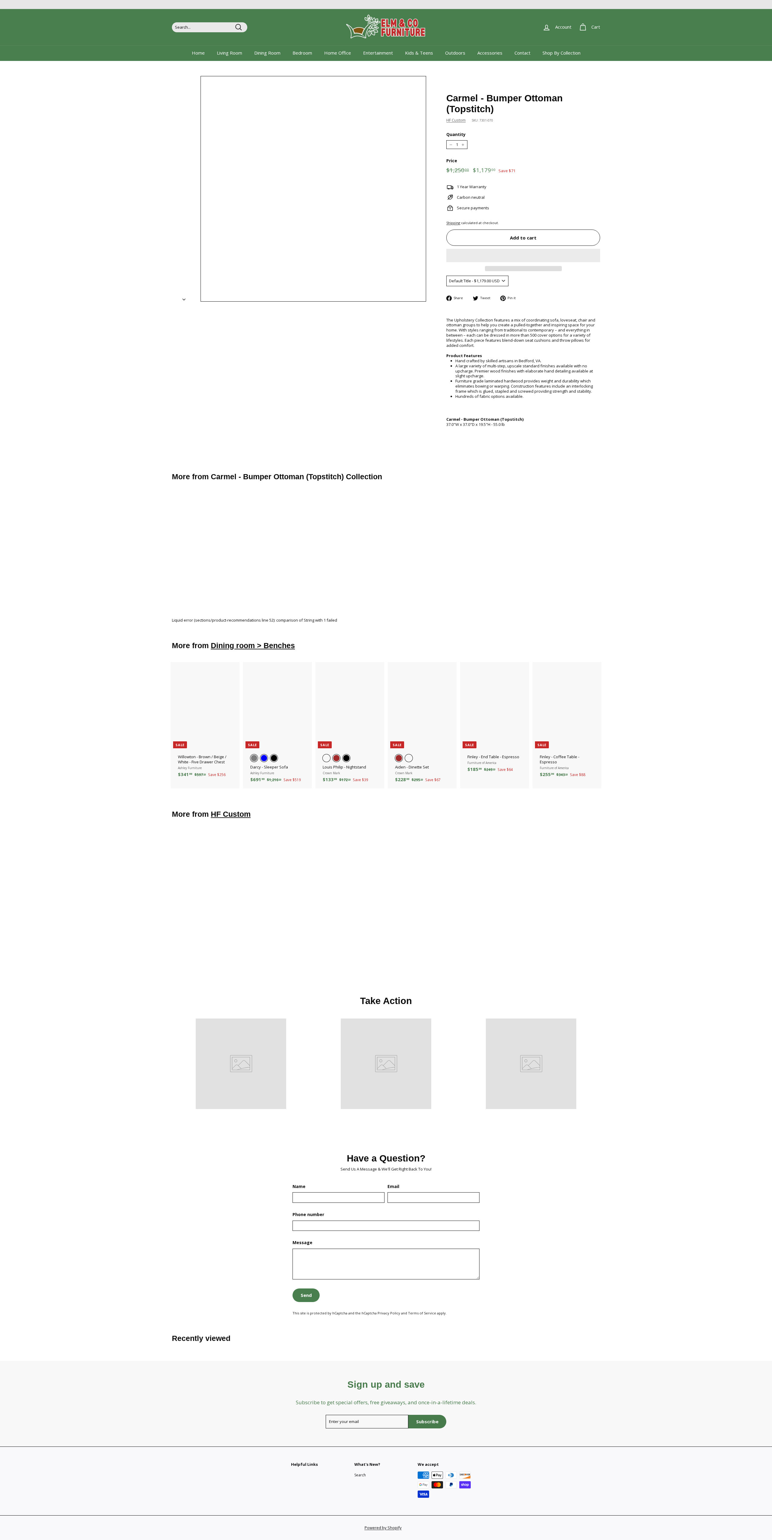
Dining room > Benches (253, 645)
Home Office (337, 53)
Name (299, 1186)
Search (360, 1475)
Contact (522, 53)
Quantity (456, 134)
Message (302, 1242)
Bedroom (302, 53)
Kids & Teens (419, 53)
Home (198, 53)
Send (306, 1295)
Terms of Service (422, 1313)
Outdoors (455, 53)
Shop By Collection (562, 53)
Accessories (489, 53)
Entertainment (378, 53)
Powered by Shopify (383, 1527)
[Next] (184, 297)
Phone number (308, 1214)
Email (393, 1186)
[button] (523, 255)
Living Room (229, 53)
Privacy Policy (389, 1313)
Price (451, 160)
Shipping (453, 222)
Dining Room (267, 53)
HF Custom (456, 120)
